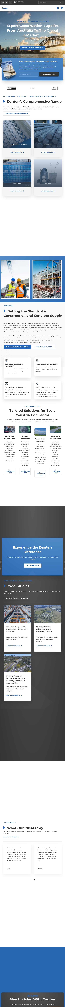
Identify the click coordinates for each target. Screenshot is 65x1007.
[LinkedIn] (6, 2)
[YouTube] (10, 2)
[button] (58, 8)
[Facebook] (2, 2)
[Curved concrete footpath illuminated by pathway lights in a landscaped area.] (55, 429)
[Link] (15, 279)
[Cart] (62, 8)
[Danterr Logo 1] (4, 8)
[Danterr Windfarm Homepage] (40, 432)
